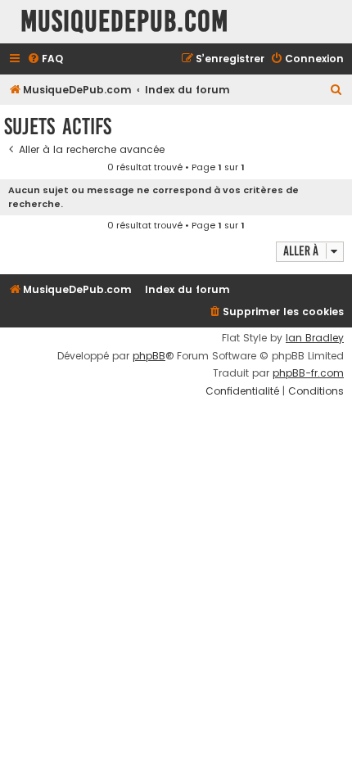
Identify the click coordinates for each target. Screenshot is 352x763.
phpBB (149, 356)
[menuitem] (45, 59)
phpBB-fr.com (308, 373)
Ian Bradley (315, 338)
